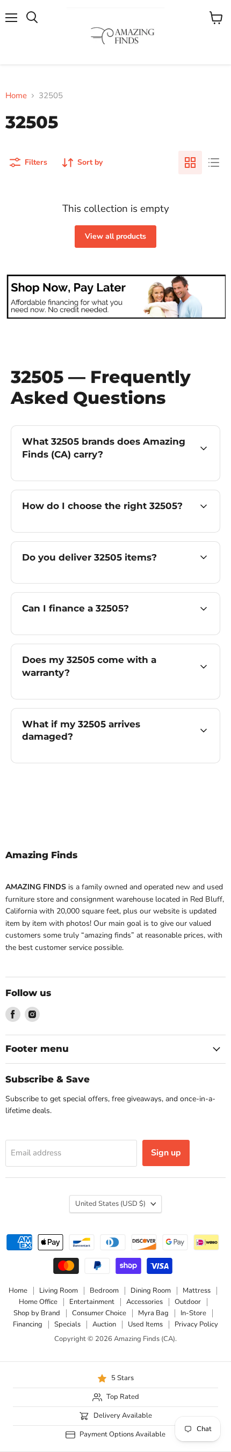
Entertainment (91, 1302)
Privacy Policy (196, 1324)
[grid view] (190, 162)
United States (110, 1203)
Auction (104, 1324)
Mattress (197, 1290)
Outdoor (188, 1302)
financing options (98, 633)
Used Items (145, 1324)
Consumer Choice (99, 1313)
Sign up (166, 1153)
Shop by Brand (36, 1313)
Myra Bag (153, 1313)
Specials (67, 1324)
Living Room (58, 1290)
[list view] (214, 162)
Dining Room (151, 1290)
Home (16, 95)
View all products (115, 236)
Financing (27, 1324)
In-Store (193, 1313)
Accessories (144, 1302)
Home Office (38, 1302)
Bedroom (104, 1290)
